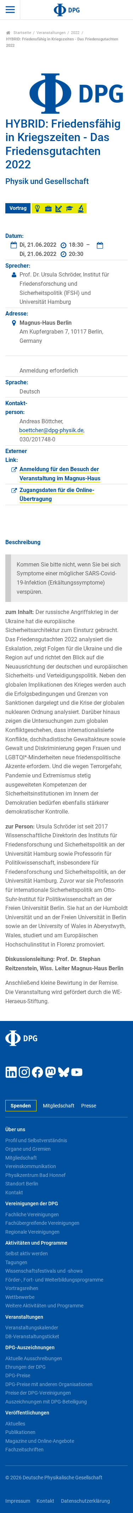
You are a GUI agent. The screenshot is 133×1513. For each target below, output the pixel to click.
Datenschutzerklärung (85, 1501)
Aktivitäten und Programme (36, 1243)
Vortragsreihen (21, 1288)
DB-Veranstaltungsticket (32, 1336)
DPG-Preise (17, 1375)
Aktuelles (15, 1424)
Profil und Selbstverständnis (36, 1140)
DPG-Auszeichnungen (30, 1348)
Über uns (15, 1130)
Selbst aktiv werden (26, 1253)
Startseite (21, 32)
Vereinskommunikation (30, 1166)
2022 (75, 32)
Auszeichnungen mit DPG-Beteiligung (46, 1402)
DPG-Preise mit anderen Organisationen (49, 1384)
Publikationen (20, 1432)
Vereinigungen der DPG (31, 1204)
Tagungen (16, 1262)
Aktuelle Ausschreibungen (33, 1358)
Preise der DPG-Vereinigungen (38, 1393)
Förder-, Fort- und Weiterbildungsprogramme (54, 1280)
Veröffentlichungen (27, 1413)
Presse (88, 1106)
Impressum (17, 1501)
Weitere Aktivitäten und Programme (44, 1305)
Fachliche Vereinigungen (32, 1214)
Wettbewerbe (19, 1297)
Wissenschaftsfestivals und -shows (44, 1271)
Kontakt (14, 1192)
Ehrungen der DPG (25, 1367)
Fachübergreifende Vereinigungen (42, 1223)
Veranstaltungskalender (31, 1327)
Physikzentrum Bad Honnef (35, 1175)
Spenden (21, 1106)
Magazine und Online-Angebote (39, 1441)
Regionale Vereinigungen (32, 1232)
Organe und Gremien (28, 1149)
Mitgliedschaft (58, 1106)
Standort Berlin (21, 1184)
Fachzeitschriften (24, 1449)
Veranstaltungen (51, 32)
